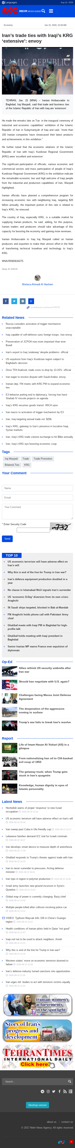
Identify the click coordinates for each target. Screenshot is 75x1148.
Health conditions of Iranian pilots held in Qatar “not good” (38, 928)
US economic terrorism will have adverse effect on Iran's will (39, 818)
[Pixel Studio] (69, 1142)
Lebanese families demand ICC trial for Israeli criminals (36, 836)
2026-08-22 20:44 (17, 822)
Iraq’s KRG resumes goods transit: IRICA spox (32, 405)
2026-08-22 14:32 (17, 900)
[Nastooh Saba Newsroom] (59, 1142)
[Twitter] (53, 1091)
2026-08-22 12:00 (24, 964)
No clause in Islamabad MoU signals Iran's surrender (39, 590)
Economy (8, 25)
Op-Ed (7, 662)
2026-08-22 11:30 (17, 975)
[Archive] (70, 1091)
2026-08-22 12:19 (17, 954)
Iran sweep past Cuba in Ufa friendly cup (28, 829)
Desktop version (37, 1105)
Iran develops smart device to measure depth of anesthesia (39, 846)
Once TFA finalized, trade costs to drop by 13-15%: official (38, 370)
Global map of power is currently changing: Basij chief (36, 896)
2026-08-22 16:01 (26, 872)
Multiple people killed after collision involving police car (36, 907)
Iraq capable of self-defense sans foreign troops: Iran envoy (39, 334)
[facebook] (59, 1091)
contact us (67, 1121)
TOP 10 (12, 555)
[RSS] (65, 1091)
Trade (25, 458)
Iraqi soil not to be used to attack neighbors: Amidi (34, 939)
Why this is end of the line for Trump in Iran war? (37, 572)
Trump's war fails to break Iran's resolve (45, 722)
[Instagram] (48, 1091)
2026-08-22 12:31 (17, 943)
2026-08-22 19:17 (63, 829)
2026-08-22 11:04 (17, 986)
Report (7, 738)
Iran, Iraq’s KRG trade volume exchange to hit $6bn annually (39, 436)
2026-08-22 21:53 (30, 812)
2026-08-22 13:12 (17, 911)
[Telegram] (42, 1091)
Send (7, 538)
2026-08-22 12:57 (24, 922)
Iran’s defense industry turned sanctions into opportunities (38, 971)
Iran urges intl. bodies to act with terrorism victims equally (38, 982)
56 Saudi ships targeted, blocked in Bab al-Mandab (38, 607)
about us (52, 1121)
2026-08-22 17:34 (17, 850)
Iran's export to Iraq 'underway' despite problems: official (37, 352)
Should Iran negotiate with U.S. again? (44, 681)
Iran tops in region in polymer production (28, 878)
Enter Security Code (14, 524)
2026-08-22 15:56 (62, 879)
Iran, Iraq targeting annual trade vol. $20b (29, 419)
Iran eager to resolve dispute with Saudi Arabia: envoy (36, 376)
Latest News (12, 802)
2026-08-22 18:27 (17, 840)
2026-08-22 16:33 (17, 861)
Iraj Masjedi (11, 458)
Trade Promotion (43, 458)
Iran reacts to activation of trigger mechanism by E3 (35, 412)
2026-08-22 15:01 (27, 890)
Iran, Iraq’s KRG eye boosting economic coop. (31, 443)
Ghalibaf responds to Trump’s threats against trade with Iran (39, 857)
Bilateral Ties (12, 464)
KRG (27, 464)
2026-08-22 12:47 (17, 932)
